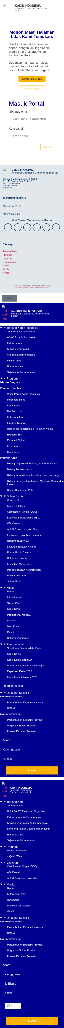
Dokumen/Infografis (18, 637)
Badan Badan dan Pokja (20, 490)
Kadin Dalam (14, 653)
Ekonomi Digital (16, 440)
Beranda (17, 287)
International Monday (19, 614)
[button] (32, 328)
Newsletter (13, 899)
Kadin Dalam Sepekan (19, 659)
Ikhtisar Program (16, 850)
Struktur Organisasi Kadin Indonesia (27, 822)
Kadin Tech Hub (16, 505)
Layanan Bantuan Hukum (21, 546)
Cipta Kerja (13, 452)
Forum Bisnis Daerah (19, 552)
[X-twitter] (27, 227)
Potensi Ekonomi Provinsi (21, 731)
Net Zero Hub (14, 411)
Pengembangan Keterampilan (24, 569)
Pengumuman (16, 644)
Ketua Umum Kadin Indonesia (24, 817)
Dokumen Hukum (17, 558)
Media (6, 269)
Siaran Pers (13, 603)
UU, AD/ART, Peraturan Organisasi (26, 811)
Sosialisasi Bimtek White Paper (24, 648)
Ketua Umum (14, 343)
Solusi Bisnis (15, 496)
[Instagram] (8, 227)
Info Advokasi (14, 597)
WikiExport (13, 500)
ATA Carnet (13, 523)
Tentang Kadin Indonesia (22, 327)
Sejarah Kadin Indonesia (21, 372)
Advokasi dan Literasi (19, 905)
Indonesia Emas (16, 399)
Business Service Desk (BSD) (23, 517)
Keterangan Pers (16, 893)
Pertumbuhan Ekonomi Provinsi (24, 719)
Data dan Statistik (18, 692)
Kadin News (13, 608)
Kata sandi (16, 128)
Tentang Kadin (10, 251)
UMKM (11, 708)
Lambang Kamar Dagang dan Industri (28, 828)
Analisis (11, 620)
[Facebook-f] (18, 227)
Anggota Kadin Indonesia (21, 354)
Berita (10, 591)
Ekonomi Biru (14, 434)
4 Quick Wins (14, 856)
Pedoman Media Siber (42, 287)
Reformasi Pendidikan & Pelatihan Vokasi (30, 428)
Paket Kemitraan (16, 575)
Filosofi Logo (14, 360)
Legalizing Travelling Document (24, 535)
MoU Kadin (13, 626)
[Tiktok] (46, 227)
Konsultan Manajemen (19, 564)
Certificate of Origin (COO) (22, 511)
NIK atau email (18, 111)
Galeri (10, 632)
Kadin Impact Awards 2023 (22, 677)
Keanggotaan (9, 262)
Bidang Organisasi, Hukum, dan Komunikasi (32, 463)
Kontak (6, 273)
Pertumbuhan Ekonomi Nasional (25, 702)
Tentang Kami (15, 801)
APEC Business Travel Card (22, 529)
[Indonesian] (11, 1005)
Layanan (7, 258)
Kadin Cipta (13, 405)
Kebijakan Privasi (28, 287)
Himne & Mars (15, 366)
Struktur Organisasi (18, 348)
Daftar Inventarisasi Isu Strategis (25, 665)
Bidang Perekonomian (19, 469)
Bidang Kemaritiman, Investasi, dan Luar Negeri (34, 475)
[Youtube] (37, 227)
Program (7, 255)
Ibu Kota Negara (16, 422)
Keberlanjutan (15, 417)
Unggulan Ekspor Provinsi (21, 725)
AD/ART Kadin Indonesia (21, 337)
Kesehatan (13, 446)
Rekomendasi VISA (18, 540)
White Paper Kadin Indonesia (23, 393)
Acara (6, 265)
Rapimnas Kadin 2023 (19, 671)
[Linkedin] (56, 227)
